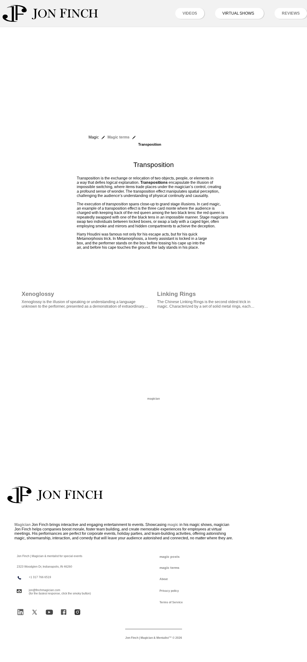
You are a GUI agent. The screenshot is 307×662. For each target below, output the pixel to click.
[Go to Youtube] (49, 612)
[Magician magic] (55, 494)
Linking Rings (176, 294)
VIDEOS (190, 13)
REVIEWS (291, 13)
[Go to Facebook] (63, 612)
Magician (22, 525)
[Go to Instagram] (77, 612)
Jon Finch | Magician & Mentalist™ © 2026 (153, 637)
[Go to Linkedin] (20, 612)
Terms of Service (171, 602)
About (163, 579)
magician (153, 398)
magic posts (169, 556)
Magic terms (118, 137)
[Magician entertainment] (50, 13)
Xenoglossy (38, 294)
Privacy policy (169, 591)
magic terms (169, 568)
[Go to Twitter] (34, 612)
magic (172, 525)
